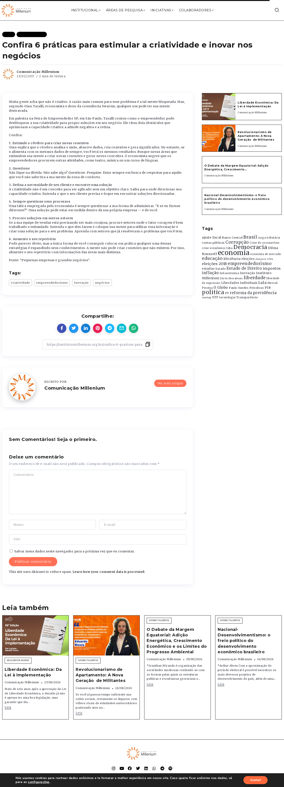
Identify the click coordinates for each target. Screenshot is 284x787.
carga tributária (269, 237)
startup (206, 297)
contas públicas (213, 242)
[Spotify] (170, 768)
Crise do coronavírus (264, 242)
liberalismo (236, 278)
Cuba (229, 248)
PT (227, 293)
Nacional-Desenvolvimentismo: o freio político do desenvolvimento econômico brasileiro (237, 198)
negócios (102, 282)
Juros (224, 278)
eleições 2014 (264, 259)
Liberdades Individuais (239, 283)
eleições (247, 259)
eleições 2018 (214, 263)
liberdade (255, 277)
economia (234, 253)
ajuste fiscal (211, 237)
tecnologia (227, 297)
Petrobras (256, 287)
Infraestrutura (229, 273)
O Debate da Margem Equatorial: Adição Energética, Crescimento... (236, 167)
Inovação (81, 282)
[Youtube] (122, 768)
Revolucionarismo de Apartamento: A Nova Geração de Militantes (256, 135)
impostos (272, 268)
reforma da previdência (253, 292)
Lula (262, 282)
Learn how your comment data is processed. (109, 572)
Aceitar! (255, 780)
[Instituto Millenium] (16, 10)
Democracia (250, 247)
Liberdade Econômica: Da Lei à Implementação (258, 104)
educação (212, 258)
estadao (208, 269)
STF (215, 297)
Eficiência (232, 259)
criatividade (20, 282)
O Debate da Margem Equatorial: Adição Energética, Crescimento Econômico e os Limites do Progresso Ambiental (177, 640)
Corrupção (237, 242)
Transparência (247, 297)
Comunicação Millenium (38, 72)
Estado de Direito (244, 268)
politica (213, 292)
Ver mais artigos (170, 383)
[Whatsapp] (154, 768)
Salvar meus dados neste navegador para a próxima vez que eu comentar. (74, 551)
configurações (38, 782)
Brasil (250, 237)
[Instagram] (114, 768)
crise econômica (213, 248)
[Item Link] (218, 106)
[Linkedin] (146, 768)
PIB (268, 288)
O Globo (220, 287)
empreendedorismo (52, 282)
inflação (210, 272)
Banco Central (232, 237)
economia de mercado (265, 254)
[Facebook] (130, 768)
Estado (220, 268)
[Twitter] (138, 768)
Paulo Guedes (238, 287)
